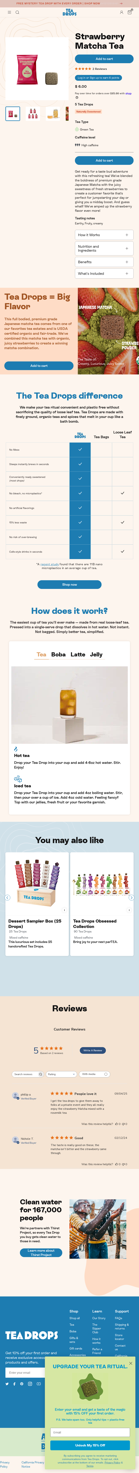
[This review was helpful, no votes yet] (116, 1124)
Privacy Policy (4, 1464)
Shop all (75, 1318)
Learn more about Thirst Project (41, 1253)
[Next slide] (131, 898)
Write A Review (92, 1050)
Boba (73, 1331)
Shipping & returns (122, 1326)
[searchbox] (24, 1074)
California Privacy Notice (33, 1464)
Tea (72, 1324)
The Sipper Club (96, 1328)
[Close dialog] (131, 1363)
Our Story (98, 1318)
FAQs (118, 1318)
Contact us (120, 1347)
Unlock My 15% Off (90, 1445)
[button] (9, 12)
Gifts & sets (74, 1340)
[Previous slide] (7, 898)
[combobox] (61, 1074)
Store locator (119, 1337)
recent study (50, 564)
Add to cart (39, 366)
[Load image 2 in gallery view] (33, 114)
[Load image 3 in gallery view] (53, 114)
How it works (96, 1340)
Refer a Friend (97, 1351)
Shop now (69, 584)
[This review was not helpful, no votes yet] (123, 1124)
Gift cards (76, 1348)
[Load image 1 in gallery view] (13, 114)
